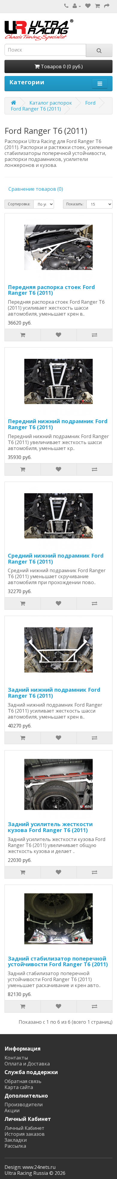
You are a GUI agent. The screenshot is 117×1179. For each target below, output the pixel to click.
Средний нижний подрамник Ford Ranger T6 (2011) (56, 558)
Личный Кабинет (24, 1128)
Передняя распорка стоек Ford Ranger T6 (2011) (51, 290)
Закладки (15, 1140)
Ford (90, 103)
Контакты (16, 1057)
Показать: (74, 204)
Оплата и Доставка (27, 1063)
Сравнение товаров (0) (35, 189)
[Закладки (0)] (88, 6)
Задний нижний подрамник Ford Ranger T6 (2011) (54, 692)
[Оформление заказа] (107, 6)
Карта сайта (18, 1087)
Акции (12, 1110)
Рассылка (15, 1146)
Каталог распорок (50, 103)
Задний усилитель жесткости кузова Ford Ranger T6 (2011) (50, 827)
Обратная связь (22, 1081)
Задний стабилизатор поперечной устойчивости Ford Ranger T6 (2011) (58, 961)
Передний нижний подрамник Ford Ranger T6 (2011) (57, 424)
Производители (23, 1104)
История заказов (24, 1134)
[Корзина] (97, 6)
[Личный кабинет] (77, 6)
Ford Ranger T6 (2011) (36, 109)
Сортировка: (19, 204)
